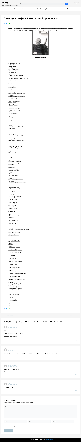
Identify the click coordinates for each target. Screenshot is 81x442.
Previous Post (9, 315)
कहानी (29, 9)
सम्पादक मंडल (75, 9)
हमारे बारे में (60, 9)
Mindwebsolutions (49, 439)
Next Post (72, 315)
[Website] (63, 421)
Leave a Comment (8, 21)
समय (9, 326)
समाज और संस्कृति (37, 9)
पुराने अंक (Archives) (49, 9)
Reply (76, 356)
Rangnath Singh (12, 365)
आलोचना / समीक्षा (6, 9)
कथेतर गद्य (15, 9)
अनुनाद (6, 3)
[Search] (66, 4)
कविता (22, 9)
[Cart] (76, 3)
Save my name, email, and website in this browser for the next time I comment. (22, 426)
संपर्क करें (67, 9)
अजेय (9, 383)
